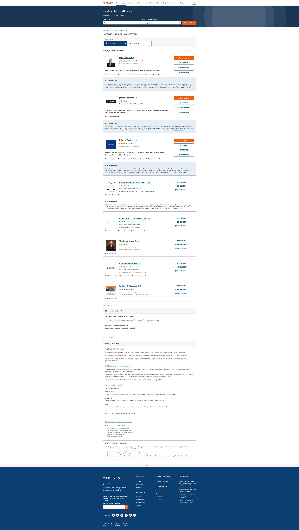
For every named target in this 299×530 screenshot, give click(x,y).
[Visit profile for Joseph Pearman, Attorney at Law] (111, 187)
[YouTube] (117, 515)
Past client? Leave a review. (126, 221)
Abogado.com (182, 494)
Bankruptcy (109, 320)
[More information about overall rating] (131, 143)
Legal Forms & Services (162, 481)
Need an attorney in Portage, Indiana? (117, 366)
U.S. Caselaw (159, 496)
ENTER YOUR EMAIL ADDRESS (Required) (114, 504)
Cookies (125, 525)
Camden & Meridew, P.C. (130, 263)
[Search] (194, 3)
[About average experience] (158, 74)
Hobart (107, 328)
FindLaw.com (182, 481)
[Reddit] (130, 515)
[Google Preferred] (134, 515)
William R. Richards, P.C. (130, 286)
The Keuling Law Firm (129, 241)
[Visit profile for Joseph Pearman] (111, 102)
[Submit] (126, 507)
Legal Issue (106, 19)
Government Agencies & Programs (124, 320)
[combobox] (122, 23)
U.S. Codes (159, 499)
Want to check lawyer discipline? (116, 443)
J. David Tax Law (126, 140)
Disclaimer (118, 525)
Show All (105, 337)
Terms (104, 525)
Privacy (111, 525)
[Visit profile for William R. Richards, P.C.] (111, 290)
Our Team (138, 481)
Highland (132, 328)
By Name (138, 505)
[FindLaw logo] (108, 3)
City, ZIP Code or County (149, 19)
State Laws (159, 494)
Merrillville (125, 328)
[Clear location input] (179, 23)
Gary (111, 328)
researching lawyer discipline (129, 449)
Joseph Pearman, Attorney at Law (135, 182)
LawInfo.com (182, 500)
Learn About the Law (161, 491)
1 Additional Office (149, 191)
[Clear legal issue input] (140, 23)
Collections (139, 320)
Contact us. (118, 490)
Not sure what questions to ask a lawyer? (118, 422)
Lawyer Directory (107, 30)
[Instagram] (126, 515)
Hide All (111, 337)
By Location (139, 496)
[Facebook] (113, 515)
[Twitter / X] (121, 515)
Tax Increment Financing (152, 320)
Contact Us (139, 487)
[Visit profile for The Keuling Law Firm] (111, 245)
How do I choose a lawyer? (114, 385)
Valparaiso (117, 328)
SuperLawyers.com (184, 487)
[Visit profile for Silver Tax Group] (111, 62)
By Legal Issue (140, 499)
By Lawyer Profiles (141, 502)
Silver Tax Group (126, 57)
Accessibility (139, 484)
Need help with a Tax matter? (115, 349)
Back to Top (150, 465)
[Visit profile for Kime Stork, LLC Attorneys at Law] (111, 223)
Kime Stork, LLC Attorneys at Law (134, 218)
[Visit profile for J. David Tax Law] (111, 144)
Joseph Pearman (126, 97)
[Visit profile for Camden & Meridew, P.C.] (111, 268)
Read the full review (185, 87)
